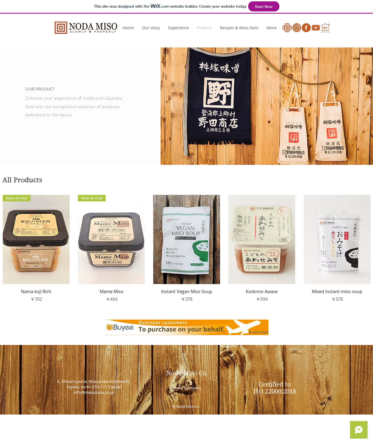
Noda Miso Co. (187, 373)
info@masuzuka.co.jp (94, 392)
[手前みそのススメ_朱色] (325, 27)
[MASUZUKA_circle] (287, 27)
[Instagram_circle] (296, 27)
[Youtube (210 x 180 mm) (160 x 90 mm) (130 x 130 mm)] (315, 27)
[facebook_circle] (306, 27)
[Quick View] (186, 239)
